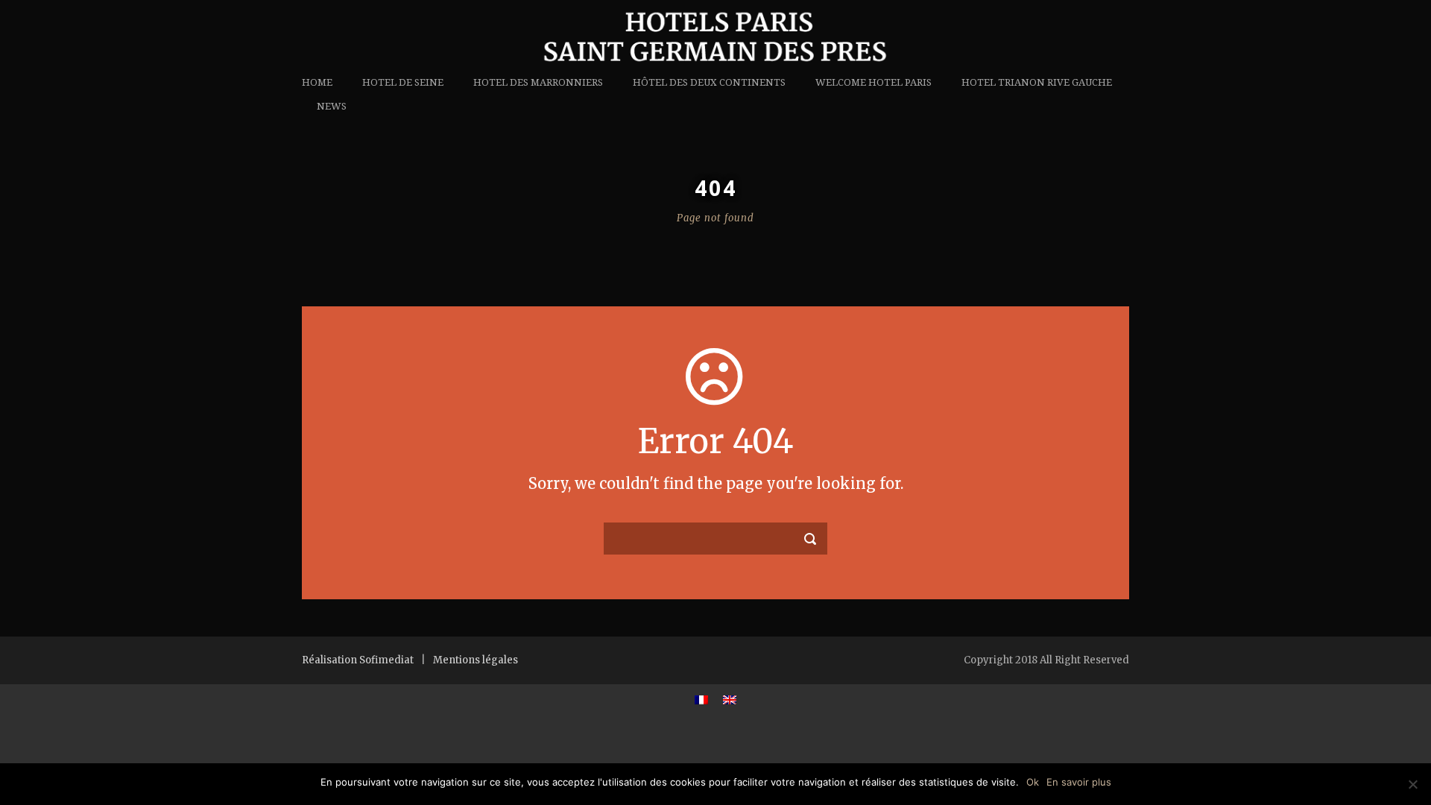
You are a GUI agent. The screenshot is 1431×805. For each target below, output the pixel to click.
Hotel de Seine (402, 82)
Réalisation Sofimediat (358, 660)
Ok (1032, 782)
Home (317, 82)
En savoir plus (1078, 782)
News (332, 106)
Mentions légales (475, 660)
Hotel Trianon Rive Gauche (1036, 82)
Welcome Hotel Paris (873, 82)
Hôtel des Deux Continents (709, 82)
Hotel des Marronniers (538, 82)
